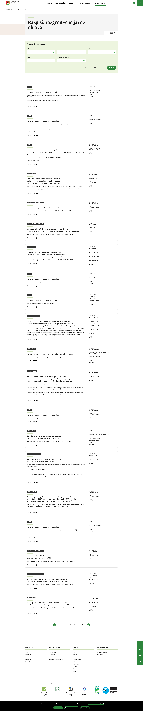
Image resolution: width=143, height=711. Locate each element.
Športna (75, 669)
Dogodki (27, 657)
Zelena (74, 652)
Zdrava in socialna (77, 659)
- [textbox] (28, 52)
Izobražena (76, 664)
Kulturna (75, 666)
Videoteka (28, 654)
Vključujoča (76, 662)
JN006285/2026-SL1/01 (63, 441)
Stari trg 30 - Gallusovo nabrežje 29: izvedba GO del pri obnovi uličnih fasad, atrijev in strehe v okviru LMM (48, 604)
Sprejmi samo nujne (71, 708)
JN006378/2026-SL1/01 (70, 357)
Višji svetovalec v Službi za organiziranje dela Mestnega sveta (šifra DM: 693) (42, 557)
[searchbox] (58, 52)
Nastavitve (84, 708)
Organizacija (52, 652)
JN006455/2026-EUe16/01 (64, 260)
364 (81, 625)
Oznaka (60, 48)
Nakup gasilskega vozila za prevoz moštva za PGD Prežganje (50, 354)
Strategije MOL (101, 654)
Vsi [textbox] (89, 52)
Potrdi (111, 68)
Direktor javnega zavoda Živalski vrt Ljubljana (44, 208)
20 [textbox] (59, 60)
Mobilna (75, 657)
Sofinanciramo (53, 657)
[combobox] (41, 52)
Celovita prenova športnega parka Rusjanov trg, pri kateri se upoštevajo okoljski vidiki (44, 437)
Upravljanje (52, 654)
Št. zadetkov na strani (64, 57)
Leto (29, 57)
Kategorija (30, 48)
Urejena (75, 654)
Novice (27, 652)
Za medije (27, 662)
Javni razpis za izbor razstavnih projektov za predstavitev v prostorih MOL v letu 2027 (44, 460)
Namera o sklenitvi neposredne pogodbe (43, 92)
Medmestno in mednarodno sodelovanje (56, 660)
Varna (74, 671)
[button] (94, 68)
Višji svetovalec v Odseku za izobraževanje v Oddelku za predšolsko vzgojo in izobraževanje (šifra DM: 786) (47, 580)
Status (90, 48)
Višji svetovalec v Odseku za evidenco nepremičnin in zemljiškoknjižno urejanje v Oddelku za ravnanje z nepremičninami (53, 230)
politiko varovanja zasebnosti (96, 703)
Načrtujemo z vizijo (102, 652)
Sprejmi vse (58, 708)
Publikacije (28, 659)
